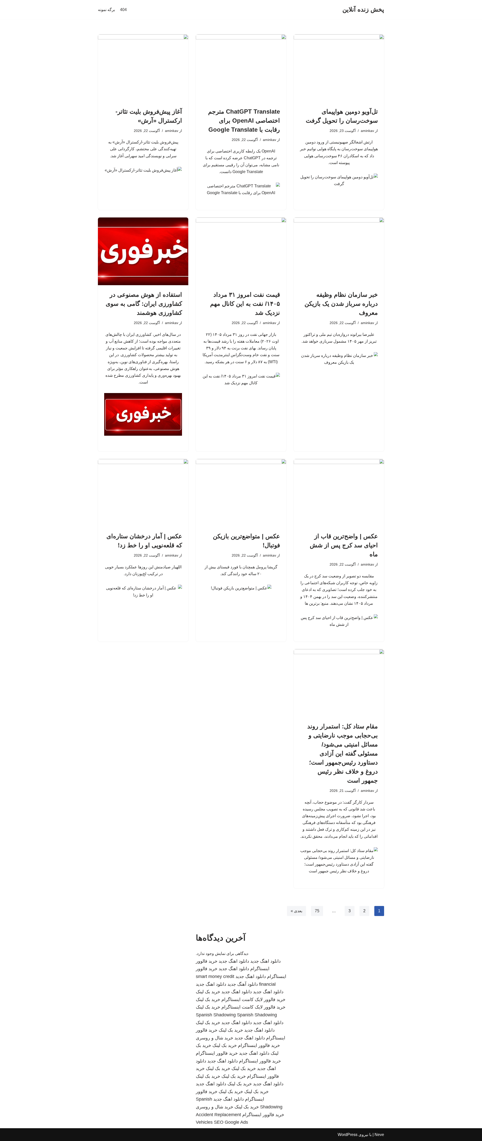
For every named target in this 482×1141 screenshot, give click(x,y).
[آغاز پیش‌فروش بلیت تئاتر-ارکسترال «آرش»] (143, 68)
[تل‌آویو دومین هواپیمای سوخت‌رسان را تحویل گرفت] (339, 68)
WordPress (347, 1134)
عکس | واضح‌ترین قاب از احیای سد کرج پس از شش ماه (344, 545)
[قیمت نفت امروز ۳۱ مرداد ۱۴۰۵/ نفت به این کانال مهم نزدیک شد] (241, 251)
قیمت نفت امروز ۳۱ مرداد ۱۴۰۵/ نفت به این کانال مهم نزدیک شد (245, 303)
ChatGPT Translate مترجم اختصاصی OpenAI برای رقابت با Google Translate (244, 120)
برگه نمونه (106, 10)
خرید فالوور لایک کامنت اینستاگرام (253, 999)
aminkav (367, 131)
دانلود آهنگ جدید (242, 984)
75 (317, 911)
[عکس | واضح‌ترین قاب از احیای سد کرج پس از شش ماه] (339, 493)
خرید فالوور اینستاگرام (259, 1045)
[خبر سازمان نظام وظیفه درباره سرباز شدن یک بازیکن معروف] (339, 251)
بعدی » (296, 911)
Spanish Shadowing (216, 1014)
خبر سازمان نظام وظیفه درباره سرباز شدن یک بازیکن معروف (341, 303)
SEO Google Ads (231, 1122)
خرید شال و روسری (214, 1037)
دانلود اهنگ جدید (265, 961)
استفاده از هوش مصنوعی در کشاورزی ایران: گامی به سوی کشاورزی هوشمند (144, 303)
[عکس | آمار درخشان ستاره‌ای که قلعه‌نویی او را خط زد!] (143, 493)
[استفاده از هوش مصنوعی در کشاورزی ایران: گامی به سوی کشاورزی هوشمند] (143, 251)
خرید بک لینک (208, 991)
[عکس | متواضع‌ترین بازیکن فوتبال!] (241, 493)
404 (123, 10)
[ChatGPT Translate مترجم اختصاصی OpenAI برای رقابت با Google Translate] (241, 68)
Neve (379, 1134)
